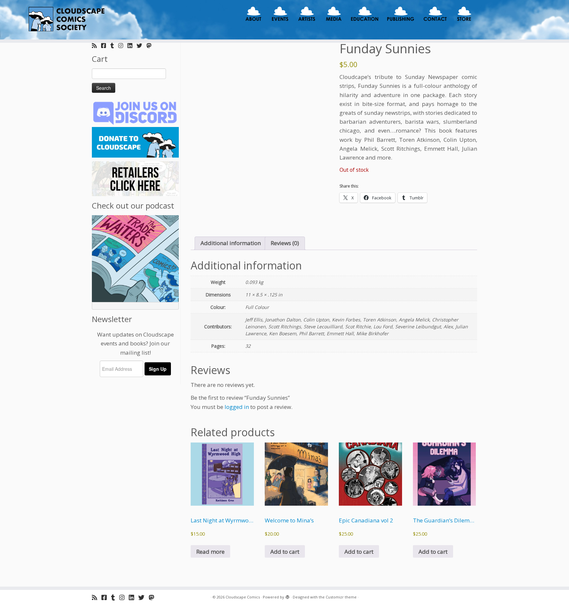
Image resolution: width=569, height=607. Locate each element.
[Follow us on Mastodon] (151, 45)
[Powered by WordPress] (287, 596)
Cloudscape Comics (243, 596)
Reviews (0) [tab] (285, 243)
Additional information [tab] (231, 243)
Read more (210, 551)
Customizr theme (341, 596)
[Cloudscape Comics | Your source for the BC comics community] (65, 19)
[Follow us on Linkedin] (132, 45)
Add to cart (284, 551)
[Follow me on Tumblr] (114, 45)
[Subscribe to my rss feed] (96, 45)
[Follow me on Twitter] (142, 45)
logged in (237, 407)
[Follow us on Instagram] (122, 45)
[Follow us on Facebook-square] (105, 45)
